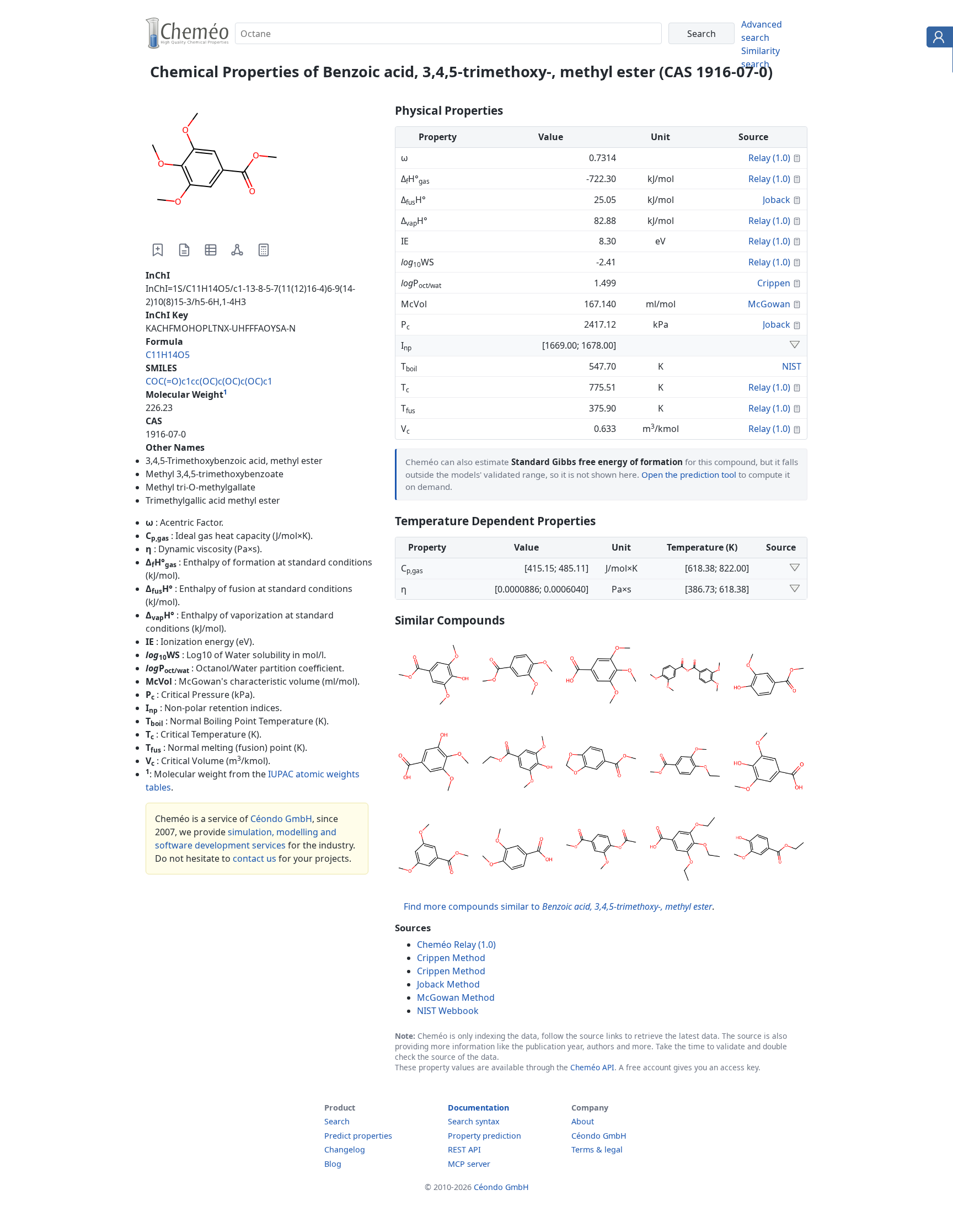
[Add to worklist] (158, 250)
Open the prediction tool (688, 474)
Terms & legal (597, 1149)
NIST (791, 366)
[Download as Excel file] (211, 250)
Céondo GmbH (281, 819)
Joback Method (448, 984)
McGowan (769, 304)
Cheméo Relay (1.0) (456, 944)
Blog (332, 1164)
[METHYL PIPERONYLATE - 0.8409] (601, 763)
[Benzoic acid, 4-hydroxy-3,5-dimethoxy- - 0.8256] (768, 763)
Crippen (773, 283)
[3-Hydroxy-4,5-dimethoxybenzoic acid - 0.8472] (433, 763)
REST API (464, 1149)
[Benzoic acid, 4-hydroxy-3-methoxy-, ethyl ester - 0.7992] (768, 850)
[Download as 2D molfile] (237, 250)
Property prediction (484, 1135)
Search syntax (474, 1121)
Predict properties (358, 1135)
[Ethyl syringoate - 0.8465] (517, 763)
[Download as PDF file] (184, 250)
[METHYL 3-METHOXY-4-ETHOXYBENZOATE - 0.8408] (685, 763)
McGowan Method (456, 997)
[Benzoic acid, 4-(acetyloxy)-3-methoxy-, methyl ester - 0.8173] (601, 850)
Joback (776, 200)
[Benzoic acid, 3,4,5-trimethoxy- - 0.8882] (601, 676)
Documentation (478, 1107)
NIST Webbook (448, 1011)
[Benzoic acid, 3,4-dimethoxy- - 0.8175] (517, 850)
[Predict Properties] (263, 250)
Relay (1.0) (769, 158)
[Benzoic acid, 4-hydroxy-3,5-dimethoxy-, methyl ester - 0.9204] (433, 676)
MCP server (469, 1164)
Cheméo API (592, 1067)
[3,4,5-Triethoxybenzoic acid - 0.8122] (685, 850)
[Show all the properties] (794, 345)
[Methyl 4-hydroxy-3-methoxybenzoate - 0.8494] (768, 676)
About (582, 1121)
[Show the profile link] (937, 38)
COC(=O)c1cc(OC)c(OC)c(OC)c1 (209, 381)
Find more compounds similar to (558, 906)
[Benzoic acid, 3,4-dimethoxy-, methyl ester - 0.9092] (517, 676)
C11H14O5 (168, 355)
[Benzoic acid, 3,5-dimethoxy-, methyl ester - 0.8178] (433, 850)
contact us (254, 858)
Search (337, 1121)
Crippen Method (451, 958)
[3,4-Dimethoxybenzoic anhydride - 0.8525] (685, 676)
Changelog (344, 1149)
